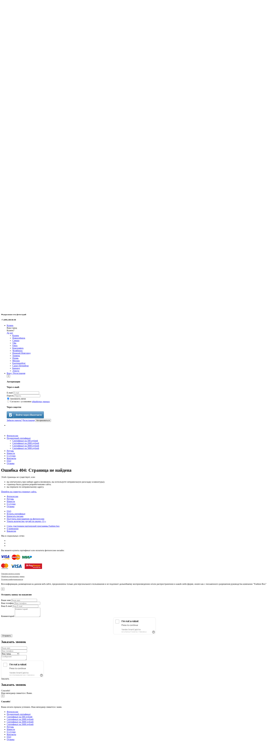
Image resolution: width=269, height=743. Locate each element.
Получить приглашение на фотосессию (25, 519)
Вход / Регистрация (16, 373)
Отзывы (10, 463)
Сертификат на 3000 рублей (25, 446)
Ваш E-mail (6, 606)
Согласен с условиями (30, 401)
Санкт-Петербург (20, 366)
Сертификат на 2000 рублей (25, 443)
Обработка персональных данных (13, 576)
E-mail (10, 393)
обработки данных (41, 401)
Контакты (11, 458)
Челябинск (17, 350)
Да (8, 333)
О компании (12, 528)
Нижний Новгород (21, 353)
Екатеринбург (19, 363)
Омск (15, 345)
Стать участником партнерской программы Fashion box (33, 526)
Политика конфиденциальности (12, 579)
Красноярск (18, 348)
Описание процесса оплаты (10, 574)
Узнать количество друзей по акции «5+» (26, 521)
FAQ (9, 461)
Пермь (15, 358)
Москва (16, 360)
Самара (15, 340)
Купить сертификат (16, 514)
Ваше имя (6, 600)
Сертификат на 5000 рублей (25, 448)
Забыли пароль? (14, 420)
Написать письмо (15, 516)
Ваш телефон (7, 603)
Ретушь (10, 451)
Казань (10, 325)
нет (11, 333)
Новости (11, 453)
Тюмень (16, 355)
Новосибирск (18, 338)
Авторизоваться (43, 420)
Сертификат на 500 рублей (25, 441)
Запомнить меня (18, 399)
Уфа (14, 343)
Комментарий (7, 616)
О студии (11, 456)
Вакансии (11, 531)
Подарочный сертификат (19, 438)
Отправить (6, 636)
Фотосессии (12, 435)
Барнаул (16, 368)
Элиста (15, 371)
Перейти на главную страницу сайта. (19, 491)
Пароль (10, 395)
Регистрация (29, 420)
